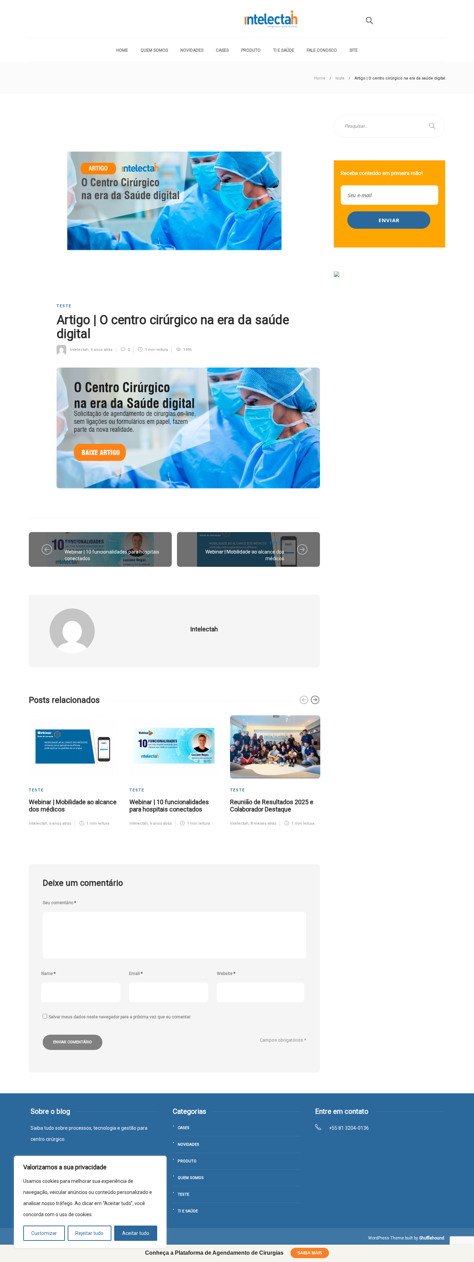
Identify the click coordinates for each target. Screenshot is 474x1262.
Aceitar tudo (135, 1233)
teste (340, 78)
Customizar (44, 1233)
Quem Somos (154, 50)
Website (226, 973)
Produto (251, 50)
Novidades (191, 50)
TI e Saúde (283, 50)
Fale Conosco (322, 50)
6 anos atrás (101, 349)
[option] (74, 771)
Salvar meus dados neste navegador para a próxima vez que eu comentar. (120, 1017)
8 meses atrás (263, 823)
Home (122, 50)
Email (136, 973)
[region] (90, 1202)
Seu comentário (59, 902)
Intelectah (79, 349)
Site (353, 50)
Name (48, 973)
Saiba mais (309, 1253)
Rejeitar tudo (89, 1233)
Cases (222, 50)
